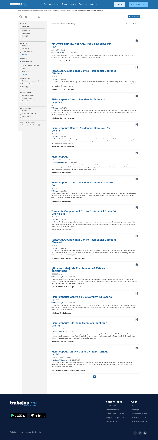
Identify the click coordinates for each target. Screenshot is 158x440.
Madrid (24, 26)
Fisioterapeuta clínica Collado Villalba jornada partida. (79, 353)
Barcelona (25, 30)
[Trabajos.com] (18, 6)
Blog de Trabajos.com (115, 418)
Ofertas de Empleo (52, 4)
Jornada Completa (28, 95)
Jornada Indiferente (29, 101)
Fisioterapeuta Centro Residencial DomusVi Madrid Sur (82, 183)
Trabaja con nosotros (115, 414)
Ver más (24, 39)
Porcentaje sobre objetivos (31, 125)
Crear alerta (135, 17)
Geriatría (24, 71)
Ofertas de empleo (26, 10)
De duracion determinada (30, 113)
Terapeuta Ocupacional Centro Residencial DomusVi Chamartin (83, 241)
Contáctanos (111, 421)
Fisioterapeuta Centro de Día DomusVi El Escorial (82, 297)
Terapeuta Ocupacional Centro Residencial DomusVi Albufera (83, 72)
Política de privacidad (139, 421)
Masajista (25, 68)
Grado (25, 87)
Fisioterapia (25, 61)
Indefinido (26, 116)
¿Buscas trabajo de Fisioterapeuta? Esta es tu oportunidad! (79, 269)
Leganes (24, 48)
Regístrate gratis (138, 4)
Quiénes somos (112, 410)
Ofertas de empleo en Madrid (39, 10)
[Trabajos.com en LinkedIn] (145, 433)
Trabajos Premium (69, 4)
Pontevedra (25, 33)
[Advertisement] (90, 33)
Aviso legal (135, 410)
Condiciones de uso (139, 414)
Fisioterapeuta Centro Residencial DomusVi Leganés (78, 100)
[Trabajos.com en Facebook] (135, 433)
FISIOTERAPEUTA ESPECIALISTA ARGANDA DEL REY (81, 45)
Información (111, 406)
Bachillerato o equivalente (30, 81)
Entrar (119, 4)
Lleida (24, 36)
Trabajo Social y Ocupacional (30, 65)
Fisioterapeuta (60, 156)
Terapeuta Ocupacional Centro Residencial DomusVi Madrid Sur (83, 212)
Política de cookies (138, 418)
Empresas (83, 4)
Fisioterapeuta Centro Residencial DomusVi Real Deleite (81, 129)
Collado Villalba (27, 51)
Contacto (93, 4)
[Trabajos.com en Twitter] (140, 433)
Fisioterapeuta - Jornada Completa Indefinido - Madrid (80, 324)
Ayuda (133, 406)
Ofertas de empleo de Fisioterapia (57, 10)
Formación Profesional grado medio (33, 84)
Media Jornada (27, 98)
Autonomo (26, 110)
